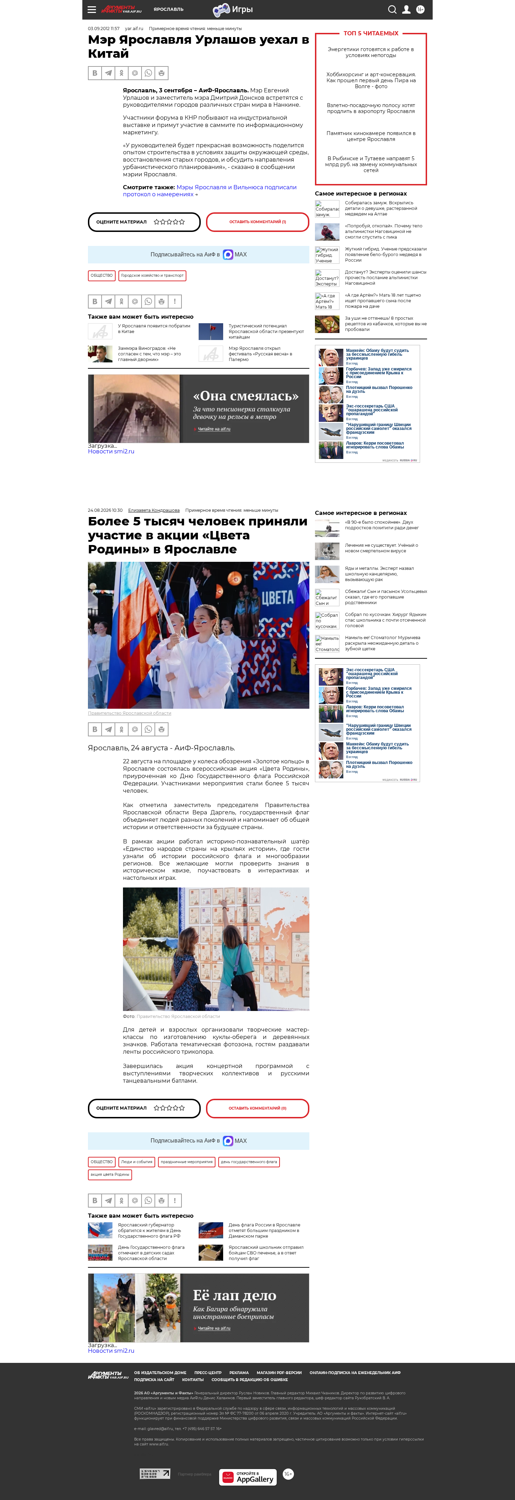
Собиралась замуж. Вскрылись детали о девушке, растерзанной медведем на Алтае (381, 208)
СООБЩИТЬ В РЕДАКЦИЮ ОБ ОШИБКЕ (250, 1380)
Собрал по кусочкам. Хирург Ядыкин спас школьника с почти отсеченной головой (385, 620)
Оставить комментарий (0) (258, 1108)
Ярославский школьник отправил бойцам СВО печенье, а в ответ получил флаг (266, 1253)
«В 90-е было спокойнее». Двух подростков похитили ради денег (382, 524)
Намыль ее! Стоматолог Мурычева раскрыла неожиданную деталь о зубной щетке (382, 643)
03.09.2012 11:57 (103, 28)
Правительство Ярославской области (129, 713)
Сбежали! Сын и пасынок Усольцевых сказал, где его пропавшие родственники (386, 597)
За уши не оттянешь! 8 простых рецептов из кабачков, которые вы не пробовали (386, 324)
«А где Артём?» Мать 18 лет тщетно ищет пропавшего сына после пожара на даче (383, 300)
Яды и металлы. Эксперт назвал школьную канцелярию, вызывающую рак (379, 574)
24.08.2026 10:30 (105, 510)
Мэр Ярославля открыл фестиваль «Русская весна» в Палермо (260, 354)
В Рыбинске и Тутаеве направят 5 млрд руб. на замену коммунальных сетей (371, 165)
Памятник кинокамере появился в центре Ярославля (371, 136)
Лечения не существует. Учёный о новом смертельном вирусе (381, 548)
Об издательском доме (160, 1373)
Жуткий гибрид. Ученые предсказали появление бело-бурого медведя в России (386, 254)
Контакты (193, 1380)
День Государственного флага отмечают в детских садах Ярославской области (151, 1253)
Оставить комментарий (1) (257, 222)
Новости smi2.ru (111, 451)
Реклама (239, 1373)
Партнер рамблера (194, 1474)
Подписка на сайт (154, 1380)
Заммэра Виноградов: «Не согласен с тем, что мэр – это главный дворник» (149, 354)
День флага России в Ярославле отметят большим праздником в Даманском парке (264, 1230)
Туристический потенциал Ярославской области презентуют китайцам (266, 331)
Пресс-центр (207, 1373)
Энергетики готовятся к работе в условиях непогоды (371, 52)
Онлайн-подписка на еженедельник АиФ (355, 1373)
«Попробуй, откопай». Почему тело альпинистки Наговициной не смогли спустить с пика (384, 231)
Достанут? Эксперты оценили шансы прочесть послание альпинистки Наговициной (385, 277)
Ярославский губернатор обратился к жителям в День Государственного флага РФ (149, 1230)
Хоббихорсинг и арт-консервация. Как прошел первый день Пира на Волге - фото (371, 81)
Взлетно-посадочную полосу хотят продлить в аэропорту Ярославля (371, 108)
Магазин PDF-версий (279, 1373)
